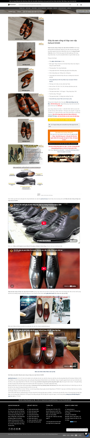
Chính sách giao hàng (33, 411)
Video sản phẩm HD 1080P (35, 420)
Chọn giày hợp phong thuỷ (34, 422)
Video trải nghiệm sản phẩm (64, 152)
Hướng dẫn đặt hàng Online (72, 150)
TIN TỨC (55, 8)
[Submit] (70, 4)
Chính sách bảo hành (33, 409)
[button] (86, 434)
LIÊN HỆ (69, 8)
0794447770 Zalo (52, 116)
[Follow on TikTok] (14, 429)
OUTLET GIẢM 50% (42, 8)
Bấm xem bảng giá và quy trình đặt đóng (61, 119)
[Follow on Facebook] (9, 429)
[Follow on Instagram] (12, 429)
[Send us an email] (17, 429)
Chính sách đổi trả (32, 413)
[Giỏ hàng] (81, 4)
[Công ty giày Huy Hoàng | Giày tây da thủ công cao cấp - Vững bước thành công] (12, 4)
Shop (19, 11)
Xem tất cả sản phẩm (59, 150)
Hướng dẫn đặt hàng (33, 414)
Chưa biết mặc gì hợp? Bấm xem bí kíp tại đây (60, 98)
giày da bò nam (50, 293)
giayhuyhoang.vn (45, 198)
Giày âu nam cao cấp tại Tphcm (33, 11)
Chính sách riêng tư (33, 418)
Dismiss (79, 1)
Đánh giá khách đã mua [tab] (47, 195)
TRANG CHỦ (21, 8)
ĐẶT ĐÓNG (49, 8)
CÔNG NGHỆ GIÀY (62, 8)
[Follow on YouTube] (19, 429)
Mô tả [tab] (38, 195)
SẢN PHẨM (34, 8)
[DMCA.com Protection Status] (73, 421)
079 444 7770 (56, 409)
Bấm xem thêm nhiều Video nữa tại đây (45, 371)
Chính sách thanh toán (33, 416)
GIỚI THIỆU (28, 8)
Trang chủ (11, 11)
